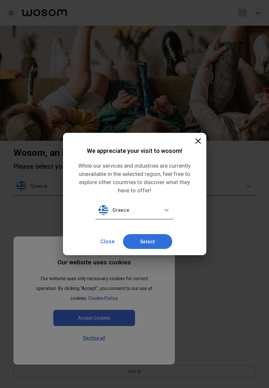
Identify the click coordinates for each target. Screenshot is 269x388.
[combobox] (136, 210)
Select (147, 242)
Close (107, 241)
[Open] (166, 210)
